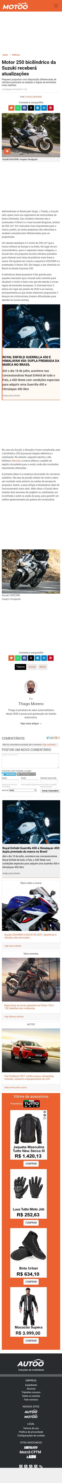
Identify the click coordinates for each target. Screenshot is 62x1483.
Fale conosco (31, 1399)
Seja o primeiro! (49, 744)
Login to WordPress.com (26, 774)
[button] (11, 108)
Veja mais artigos (29, 723)
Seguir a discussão (57, 737)
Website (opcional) (48, 778)
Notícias (16, 55)
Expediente (31, 1385)
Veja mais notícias (12, 946)
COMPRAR (31, 1163)
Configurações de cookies (31, 1435)
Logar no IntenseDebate (9, 774)
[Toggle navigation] (56, 6)
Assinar (5, 790)
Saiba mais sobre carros (15, 1087)
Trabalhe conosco (31, 1392)
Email (23, 778)
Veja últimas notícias (14, 1016)
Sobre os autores (31, 1396)
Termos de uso (31, 1428)
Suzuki (32, 666)
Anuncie (31, 1388)
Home (5, 55)
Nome (4, 778)
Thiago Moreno (33, 97)
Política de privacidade (31, 1432)
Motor (43, 666)
